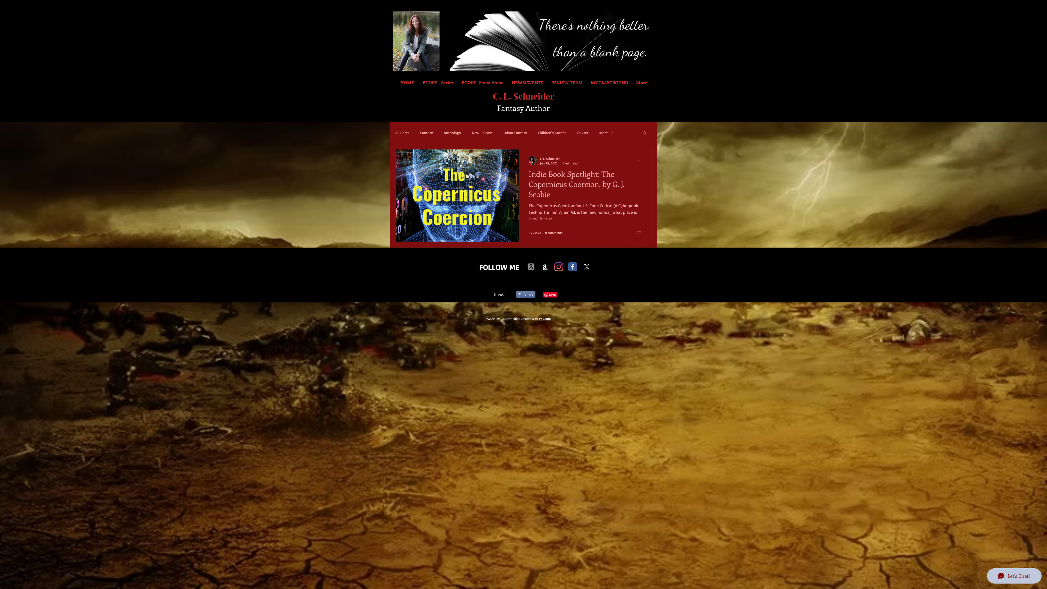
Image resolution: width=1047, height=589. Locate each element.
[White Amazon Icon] (544, 266)
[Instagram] (558, 266)
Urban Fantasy (515, 132)
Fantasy (426, 132)
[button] (644, 133)
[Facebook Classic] (572, 266)
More (603, 132)
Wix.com (545, 319)
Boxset (582, 132)
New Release (482, 132)
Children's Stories (552, 132)
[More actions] (640, 160)
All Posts (402, 132)
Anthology (452, 132)
